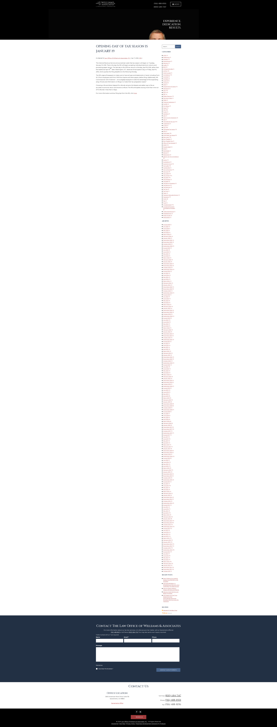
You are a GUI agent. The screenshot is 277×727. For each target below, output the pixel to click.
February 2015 (167, 493)
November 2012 (167, 546)
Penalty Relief (167, 147)
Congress (165, 77)
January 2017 (166, 448)
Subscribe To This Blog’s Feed (170, 610)
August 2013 (166, 528)
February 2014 (167, 516)
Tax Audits (166, 166)
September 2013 (167, 526)
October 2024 (167, 267)
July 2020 (165, 367)
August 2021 (166, 341)
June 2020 (166, 368)
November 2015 (167, 476)
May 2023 (165, 300)
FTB (164, 110)
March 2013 (166, 538)
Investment (166, 123)
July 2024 (165, 273)
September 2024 (168, 269)
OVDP (165, 145)
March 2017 (166, 444)
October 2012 (167, 548)
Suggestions (166, 162)
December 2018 (167, 404)
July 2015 (165, 483)
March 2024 (166, 281)
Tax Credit (166, 173)
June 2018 (166, 415)
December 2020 (167, 357)
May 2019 (165, 394)
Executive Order (167, 98)
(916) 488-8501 (160, 3)
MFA (164, 131)
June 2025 (166, 252)
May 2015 (165, 487)
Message (99, 645)
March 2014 (166, 515)
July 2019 (165, 390)
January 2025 (166, 261)
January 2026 (166, 238)
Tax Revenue (166, 187)
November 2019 (167, 382)
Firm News (166, 106)
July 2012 (165, 553)
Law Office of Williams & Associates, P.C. (117, 58)
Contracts (165, 78)
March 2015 (166, 491)
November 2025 (167, 242)
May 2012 (165, 557)
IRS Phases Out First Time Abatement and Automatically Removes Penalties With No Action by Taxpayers (171, 598)
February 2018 (167, 423)
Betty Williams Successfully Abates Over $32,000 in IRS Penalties (170, 580)
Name (98, 637)
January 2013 (166, 542)
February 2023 (167, 306)
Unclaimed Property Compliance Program (169, 207)
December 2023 (167, 287)
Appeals (165, 59)
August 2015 (166, 481)
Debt (164, 84)
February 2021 (167, 353)
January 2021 (166, 355)
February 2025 (167, 259)
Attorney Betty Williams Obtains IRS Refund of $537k (171, 589)
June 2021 (166, 345)
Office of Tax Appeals (169, 143)
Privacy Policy (130, 724)
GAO (164, 115)
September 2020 (168, 363)
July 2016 (165, 460)
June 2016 (166, 462)
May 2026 (165, 230)
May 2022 (165, 324)
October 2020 (167, 361)
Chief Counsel (167, 73)
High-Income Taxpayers (169, 117)
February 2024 (167, 283)
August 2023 (166, 294)
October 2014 (167, 501)
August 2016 (166, 458)
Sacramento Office (117, 703)
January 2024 (167, 285)
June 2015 (166, 485)
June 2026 (166, 228)
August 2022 (166, 318)
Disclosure (166, 88)
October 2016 (167, 454)
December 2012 (167, 544)
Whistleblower (167, 213)
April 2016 (165, 466)
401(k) (165, 55)
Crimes (165, 82)
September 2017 (167, 433)
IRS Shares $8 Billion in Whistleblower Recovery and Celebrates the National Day (171, 585)
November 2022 (167, 312)
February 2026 (167, 236)
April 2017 (165, 442)
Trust (164, 203)
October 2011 (166, 571)
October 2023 (167, 291)
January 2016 (166, 472)
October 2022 (167, 314)
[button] (175, 4)
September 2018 (167, 409)
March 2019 (166, 398)
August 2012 (166, 552)
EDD (164, 92)
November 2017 (167, 429)
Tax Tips (165, 189)
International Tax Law (169, 121)
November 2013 (167, 522)
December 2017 (167, 427)
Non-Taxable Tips (168, 141)
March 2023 (166, 304)
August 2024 (166, 271)
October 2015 (167, 478)
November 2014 (167, 499)
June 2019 (166, 392)
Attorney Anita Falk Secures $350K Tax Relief (170, 592)
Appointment (167, 61)
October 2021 (167, 337)
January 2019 (166, 402)
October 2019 (167, 384)
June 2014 (166, 509)
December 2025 (167, 240)
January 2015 (166, 495)
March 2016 (166, 468)
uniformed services (168, 211)
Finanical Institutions (168, 102)
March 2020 (166, 374)
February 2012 (167, 563)
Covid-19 (165, 80)
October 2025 (167, 244)
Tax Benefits (166, 167)
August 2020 (166, 365)
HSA (164, 119)
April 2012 (165, 559)
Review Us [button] (139, 717)
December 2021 (167, 333)
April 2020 (166, 372)
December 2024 (167, 263)
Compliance (166, 75)
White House (166, 215)
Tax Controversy (167, 169)
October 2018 (167, 407)
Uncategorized (167, 204)
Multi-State (166, 133)
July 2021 (165, 343)
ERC (164, 94)
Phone (154, 637)
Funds (165, 112)
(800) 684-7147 (160, 7)
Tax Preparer (166, 179)
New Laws (166, 137)
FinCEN (165, 104)
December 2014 (167, 497)
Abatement (166, 57)
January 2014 (166, 518)
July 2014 (165, 507)
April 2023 (166, 302)
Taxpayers (166, 197)
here (135, 93)
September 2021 (167, 339)
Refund (165, 152)
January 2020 (167, 378)
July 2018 (165, 413)
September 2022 (168, 316)
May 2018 (165, 417)
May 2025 (165, 254)
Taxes (164, 193)
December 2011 (167, 567)
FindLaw (163, 724)
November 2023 (167, 289)
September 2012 (167, 550)
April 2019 (166, 396)
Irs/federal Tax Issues (169, 129)
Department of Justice (169, 86)
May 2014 (165, 511)
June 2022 (166, 322)
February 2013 (167, 540)
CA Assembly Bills (168, 69)
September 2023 (168, 292)
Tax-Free (165, 191)
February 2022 (167, 330)
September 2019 (167, 386)
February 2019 (167, 400)
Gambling (166, 114)
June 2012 (166, 555)
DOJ (164, 90)
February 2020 (167, 376)
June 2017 (166, 439)
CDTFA (165, 71)
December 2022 (167, 310)
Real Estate (166, 151)
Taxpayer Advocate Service (170, 195)
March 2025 (166, 257)
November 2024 (167, 265)
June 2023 (166, 298)
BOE (164, 67)
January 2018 (166, 425)
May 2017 (165, 441)
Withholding (166, 217)
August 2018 (166, 411)
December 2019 (167, 380)
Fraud (164, 108)
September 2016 (167, 456)
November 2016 (167, 452)
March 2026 (166, 234)
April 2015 (165, 489)
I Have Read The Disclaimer (105, 668)
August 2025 (166, 248)
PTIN (164, 149)
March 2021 (166, 351)
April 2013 (165, 536)
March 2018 (166, 421)
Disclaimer (99, 665)
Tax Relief (165, 181)
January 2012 (166, 565)
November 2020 (167, 359)
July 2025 (165, 250)
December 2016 (167, 450)
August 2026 (166, 224)
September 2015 (167, 479)
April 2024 (166, 279)
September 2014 (167, 503)
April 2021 (165, 349)
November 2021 (167, 335)
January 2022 (166, 331)
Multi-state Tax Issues (169, 135)
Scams (165, 160)
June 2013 (166, 532)
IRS (140, 58)
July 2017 (165, 437)
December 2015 (167, 474)
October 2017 (167, 431)
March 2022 (166, 328)
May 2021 (165, 347)
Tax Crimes (166, 175)
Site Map (122, 724)
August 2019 (166, 388)
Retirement (166, 154)
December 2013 (167, 520)
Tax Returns (166, 185)
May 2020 (166, 370)
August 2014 (166, 505)
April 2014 (166, 513)
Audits (165, 65)
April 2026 (166, 232)
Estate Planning (167, 96)
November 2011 (167, 569)
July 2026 (165, 226)
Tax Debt (165, 177)
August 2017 (166, 435)
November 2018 (167, 405)
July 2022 (165, 320)
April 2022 (166, 326)
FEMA (164, 100)
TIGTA (164, 199)
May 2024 (166, 277)
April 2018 (166, 419)
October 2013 (167, 524)
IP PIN (165, 125)
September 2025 (168, 246)
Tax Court (165, 171)
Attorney (165, 63)
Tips (164, 201)
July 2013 (165, 530)
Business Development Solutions (147, 724)
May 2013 (165, 534)
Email (126, 637)
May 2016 (165, 464)
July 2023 (165, 296)
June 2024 (166, 275)
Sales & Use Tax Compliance (171, 156)
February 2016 (167, 470)
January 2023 (166, 308)
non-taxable (166, 139)
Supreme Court (167, 164)
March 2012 (166, 561)
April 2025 (166, 255)
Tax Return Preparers (169, 183)
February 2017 (167, 446)
